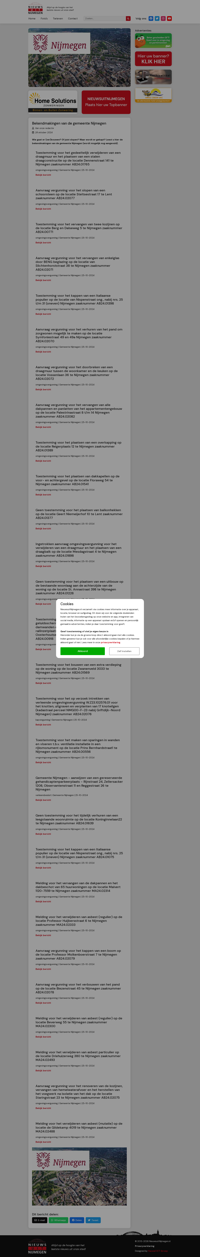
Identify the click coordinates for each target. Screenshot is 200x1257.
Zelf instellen (124, 651)
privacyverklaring (110, 642)
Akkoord (83, 651)
